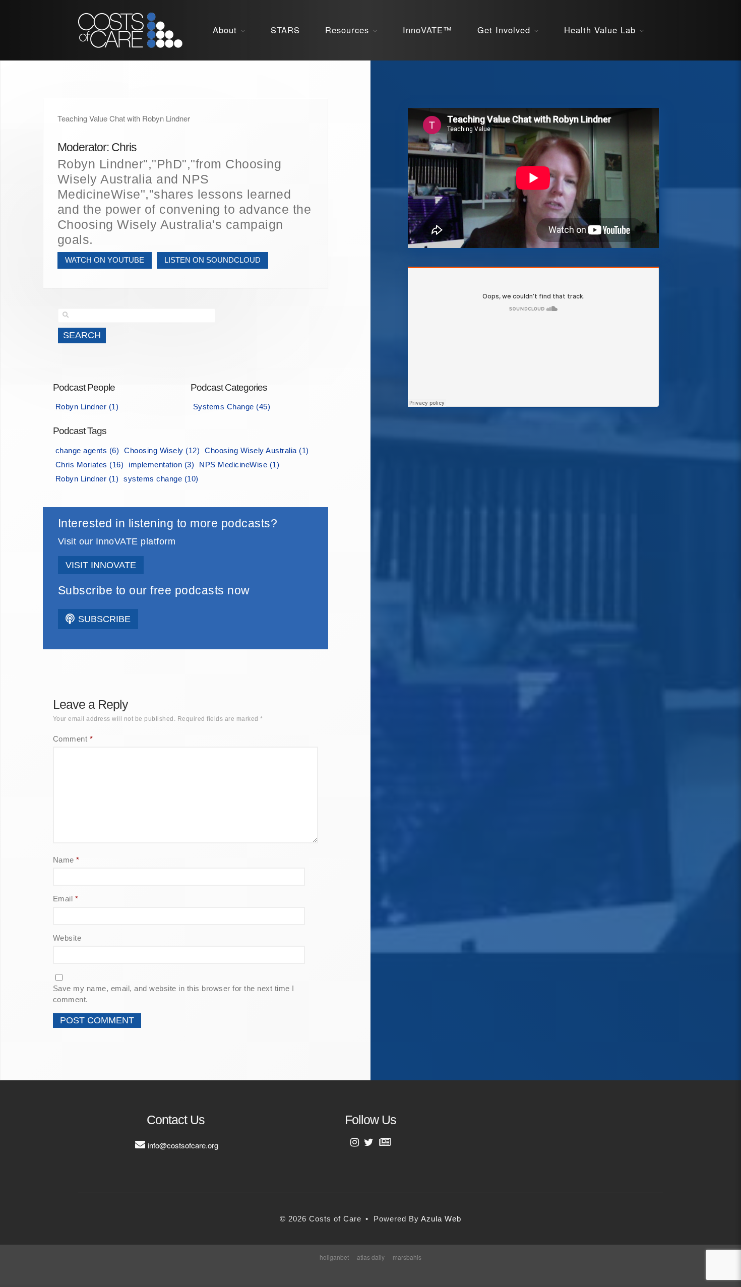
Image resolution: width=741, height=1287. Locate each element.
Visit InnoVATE (101, 565)
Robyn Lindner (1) (87, 406)
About (225, 30)
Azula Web (441, 1218)
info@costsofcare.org (183, 1145)
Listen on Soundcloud (212, 260)
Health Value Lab (600, 30)
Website (67, 938)
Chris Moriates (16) (89, 464)
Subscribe (103, 619)
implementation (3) (161, 464)
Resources (347, 30)
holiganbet (334, 1257)
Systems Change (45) (232, 406)
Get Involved (503, 30)
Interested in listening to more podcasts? (168, 523)
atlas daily (371, 1257)
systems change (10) (161, 478)
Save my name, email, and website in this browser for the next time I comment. (173, 994)
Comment (73, 738)
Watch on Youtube (104, 260)
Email (66, 898)
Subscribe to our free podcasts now (154, 590)
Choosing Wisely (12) (162, 450)
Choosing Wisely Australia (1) (257, 450)
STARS (285, 30)
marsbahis (407, 1257)
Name (66, 859)
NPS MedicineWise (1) (239, 464)
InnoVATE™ (427, 30)
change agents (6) (87, 450)
